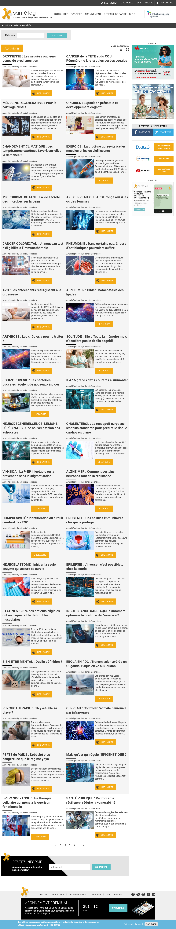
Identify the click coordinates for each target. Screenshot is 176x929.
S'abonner (101, 867)
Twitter (138, 894)
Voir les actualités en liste (121, 49)
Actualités (60, 14)
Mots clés (10, 35)
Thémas (149, 3)
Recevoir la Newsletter (153, 126)
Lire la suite (43, 93)
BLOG (132, 14)
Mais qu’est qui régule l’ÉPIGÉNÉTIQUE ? (96, 755)
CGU (108, 894)
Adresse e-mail (56, 862)
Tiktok (148, 894)
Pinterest (143, 894)
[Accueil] (7, 14)
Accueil (5, 25)
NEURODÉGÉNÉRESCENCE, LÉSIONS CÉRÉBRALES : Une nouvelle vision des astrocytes (31, 428)
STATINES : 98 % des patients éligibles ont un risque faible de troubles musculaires (31, 615)
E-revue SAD (127, 3)
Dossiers (76, 14)
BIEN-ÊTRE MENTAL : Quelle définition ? (32, 662)
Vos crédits (164, 159)
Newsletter (58, 894)
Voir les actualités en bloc (127, 49)
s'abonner (118, 908)
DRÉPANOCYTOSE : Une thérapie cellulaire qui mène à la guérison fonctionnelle (26, 802)
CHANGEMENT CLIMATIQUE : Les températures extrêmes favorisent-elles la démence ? (31, 150)
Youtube (153, 894)
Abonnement (93, 14)
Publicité (96, 894)
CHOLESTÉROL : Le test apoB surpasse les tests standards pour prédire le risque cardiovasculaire (96, 428)
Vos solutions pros (164, 170)
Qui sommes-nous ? (78, 894)
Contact (118, 894)
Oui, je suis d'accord (133, 924)
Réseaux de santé (115, 14)
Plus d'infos (54, 925)
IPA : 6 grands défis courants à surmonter (97, 380)
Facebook (133, 894)
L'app (139, 3)
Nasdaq (150, 12)
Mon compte (166, 3)
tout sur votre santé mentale (164, 146)
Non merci (151, 924)
